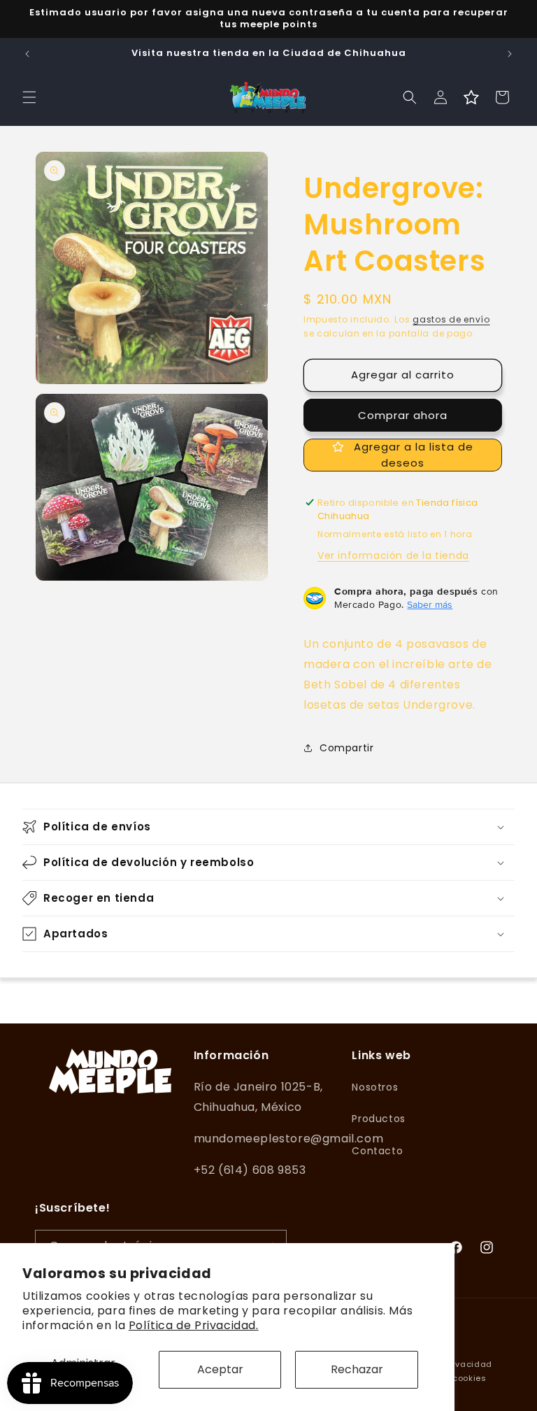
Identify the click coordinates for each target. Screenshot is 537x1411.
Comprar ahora (403, 415)
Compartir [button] (346, 748)
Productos (378, 1119)
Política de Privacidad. (194, 1325)
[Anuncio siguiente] (509, 53)
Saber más (429, 604)
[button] (29, 97)
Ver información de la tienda (393, 555)
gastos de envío (451, 319)
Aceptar (220, 1369)
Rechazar (357, 1369)
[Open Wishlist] (471, 97)
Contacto (377, 1151)
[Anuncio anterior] (27, 53)
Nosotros (375, 1087)
